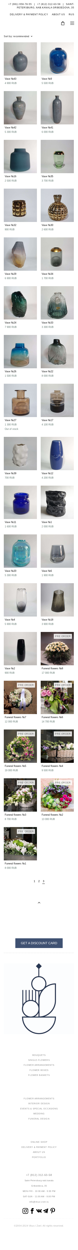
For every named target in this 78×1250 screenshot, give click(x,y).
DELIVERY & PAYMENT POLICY (29, 14)
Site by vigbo (39, 1241)
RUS (71, 14)
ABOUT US (58, 14)
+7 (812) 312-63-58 (39, 1174)
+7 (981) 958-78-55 (20, 4)
